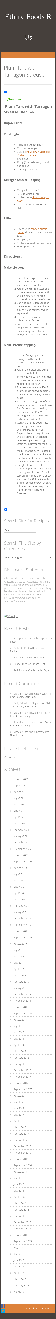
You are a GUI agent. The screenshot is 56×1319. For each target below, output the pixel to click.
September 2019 (23, 937)
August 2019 (20, 943)
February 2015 (21, 1285)
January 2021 (20, 836)
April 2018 (19, 1045)
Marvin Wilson (21, 693)
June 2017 (19, 1108)
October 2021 (21, 779)
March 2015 (20, 1279)
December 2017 (22, 1070)
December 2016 (22, 1146)
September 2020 (23, 861)
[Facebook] (3, 1305)
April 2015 (19, 1273)
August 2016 (20, 1171)
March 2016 (20, 1203)
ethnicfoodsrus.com (37, 1308)
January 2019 (20, 988)
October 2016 (21, 1159)
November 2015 (22, 1228)
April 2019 (19, 969)
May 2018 (19, 1038)
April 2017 (19, 1121)
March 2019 (20, 975)
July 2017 (18, 1102)
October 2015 (21, 1235)
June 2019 (19, 956)
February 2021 (21, 829)
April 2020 (19, 893)
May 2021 (19, 810)
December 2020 (22, 842)
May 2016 (19, 1190)
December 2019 (22, 918)
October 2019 (21, 931)
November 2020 (22, 848)
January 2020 (20, 912)
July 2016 (18, 1178)
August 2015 (20, 1247)
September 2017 (23, 1089)
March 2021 (20, 823)
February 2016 (21, 1209)
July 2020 (18, 874)
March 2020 (20, 899)
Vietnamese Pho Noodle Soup (29, 657)
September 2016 (23, 1165)
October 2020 (21, 855)
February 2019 (21, 981)
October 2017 (21, 1083)
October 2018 (21, 1007)
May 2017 (19, 1114)
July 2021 (18, 798)
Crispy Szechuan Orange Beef (29, 664)
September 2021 (23, 785)
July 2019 (18, 950)
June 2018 (19, 1032)
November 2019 (22, 924)
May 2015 (19, 1266)
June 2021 (19, 804)
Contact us (9, 757)
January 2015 (20, 1292)
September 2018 (23, 1013)
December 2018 (22, 994)
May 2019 (19, 962)
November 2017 (22, 1076)
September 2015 (23, 1241)
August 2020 (20, 867)
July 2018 (18, 1026)
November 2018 (22, 1000)
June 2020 (19, 880)
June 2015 (19, 1260)
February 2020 (21, 905)
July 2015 (18, 1254)
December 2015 (22, 1222)
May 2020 (19, 886)
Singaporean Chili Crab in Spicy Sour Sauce (30, 695)
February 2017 (21, 1133)
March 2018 (20, 1051)
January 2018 (20, 1064)
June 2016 (19, 1184)
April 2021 (19, 817)
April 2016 (19, 1197)
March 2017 (20, 1127)
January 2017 (20, 1140)
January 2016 (20, 1216)
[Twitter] (3, 1310)
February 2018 (21, 1057)
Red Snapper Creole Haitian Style (31, 670)
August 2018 (20, 1019)
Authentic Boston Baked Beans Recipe (30, 714)
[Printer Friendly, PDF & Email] (14, 100)
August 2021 (20, 791)
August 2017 (20, 1095)
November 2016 (22, 1152)
